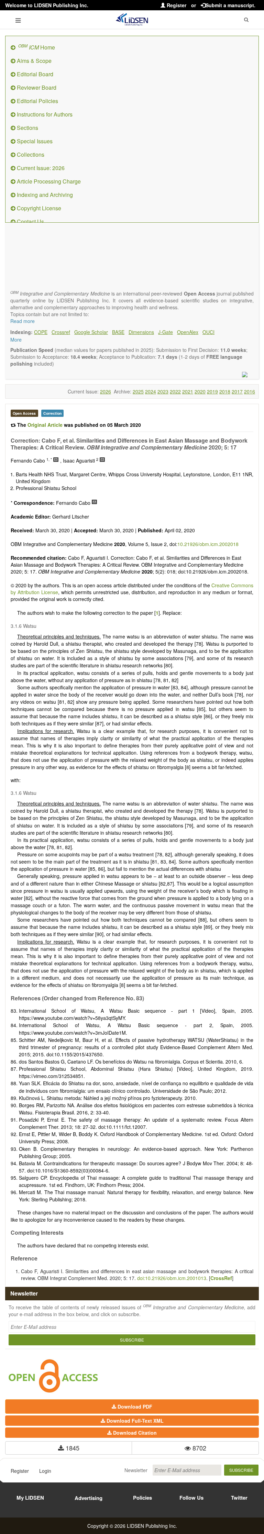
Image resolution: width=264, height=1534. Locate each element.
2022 (175, 391)
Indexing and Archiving (44, 195)
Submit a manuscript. (230, 5)
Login (45, 1470)
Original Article (46, 424)
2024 (150, 391)
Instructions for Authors (44, 114)
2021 (187, 391)
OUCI (208, 332)
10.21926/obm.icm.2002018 (208, 544)
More (16, 339)
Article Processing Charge (48, 181)
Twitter (239, 1497)
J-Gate (165, 332)
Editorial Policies (36, 101)
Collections (29, 154)
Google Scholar (91, 332)
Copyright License (38, 208)
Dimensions (141, 332)
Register (175, 5)
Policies (142, 1497)
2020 (200, 391)
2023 (162, 391)
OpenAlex (187, 332)
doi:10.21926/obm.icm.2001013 (171, 1278)
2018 (224, 391)
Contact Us (29, 221)
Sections (26, 128)
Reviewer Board (35, 87)
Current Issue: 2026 (40, 168)
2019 (212, 391)
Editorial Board (34, 74)
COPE (40, 332)
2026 (105, 391)
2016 (249, 391)
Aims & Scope (33, 61)
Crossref (61, 332)
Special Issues (34, 141)
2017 (237, 391)
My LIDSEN (30, 1497)
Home (36, 47)
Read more (22, 321)
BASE (118, 332)
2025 (138, 391)
